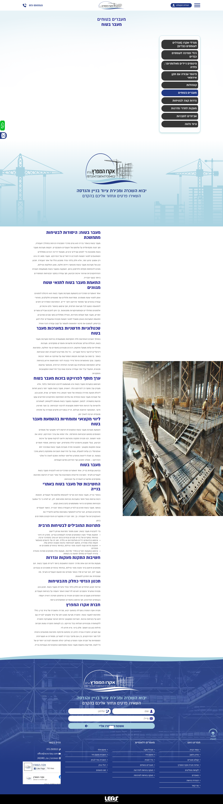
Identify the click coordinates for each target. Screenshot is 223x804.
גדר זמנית (149, 759)
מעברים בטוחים (187, 93)
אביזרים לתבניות (187, 116)
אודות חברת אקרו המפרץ (188, 764)
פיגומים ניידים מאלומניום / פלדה (181, 65)
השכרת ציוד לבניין (98, 759)
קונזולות (191, 85)
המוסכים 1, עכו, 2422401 (47, 758)
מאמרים (195, 775)
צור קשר (195, 785)
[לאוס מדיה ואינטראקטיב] (111, 799)
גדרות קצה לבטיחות (184, 100)
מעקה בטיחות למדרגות (143, 770)
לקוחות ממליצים (192, 770)
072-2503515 (52, 749)
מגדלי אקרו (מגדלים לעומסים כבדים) (184, 44)
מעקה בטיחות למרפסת (143, 775)
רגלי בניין (102, 764)
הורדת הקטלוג (182, 5)
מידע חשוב (194, 754)
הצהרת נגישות (193, 780)
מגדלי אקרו (148, 749)
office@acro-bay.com (47, 753)
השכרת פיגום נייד (98, 754)
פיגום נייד (149, 754)
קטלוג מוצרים (193, 759)
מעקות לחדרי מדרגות (184, 108)
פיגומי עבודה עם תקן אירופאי (184, 75)
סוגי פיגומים (101, 770)
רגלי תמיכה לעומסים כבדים (184, 54)
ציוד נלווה (191, 124)
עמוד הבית (194, 749)
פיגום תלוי (102, 749)
